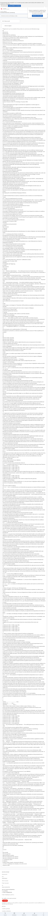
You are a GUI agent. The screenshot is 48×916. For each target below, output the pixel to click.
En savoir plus (4, 5)
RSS (3, 876)
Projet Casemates (5, 883)
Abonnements (4, 874)
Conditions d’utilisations (6, 911)
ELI (2, 885)
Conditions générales (6, 908)
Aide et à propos (5, 880)
